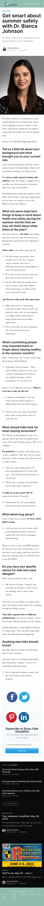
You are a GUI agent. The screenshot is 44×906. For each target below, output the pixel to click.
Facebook (23, 894)
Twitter (32, 894)
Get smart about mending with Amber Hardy (22, 781)
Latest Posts (13, 895)
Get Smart (6, 11)
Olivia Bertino (12, 881)
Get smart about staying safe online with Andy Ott (20, 770)
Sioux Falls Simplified (19, 891)
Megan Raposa (13, 48)
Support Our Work (32, 4)
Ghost (39, 894)
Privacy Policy (4, 895)
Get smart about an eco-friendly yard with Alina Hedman (21, 792)
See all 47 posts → (10, 804)
